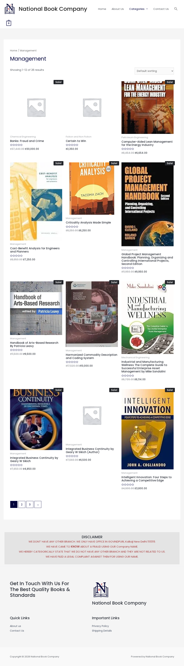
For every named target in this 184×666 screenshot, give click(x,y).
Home (102, 9)
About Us (118, 9)
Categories (136, 9)
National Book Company (53, 9)
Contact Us (161, 9)
